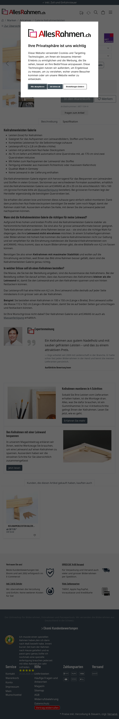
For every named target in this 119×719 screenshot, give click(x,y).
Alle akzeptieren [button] (37, 87)
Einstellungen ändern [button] (75, 87)
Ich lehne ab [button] (55, 87)
